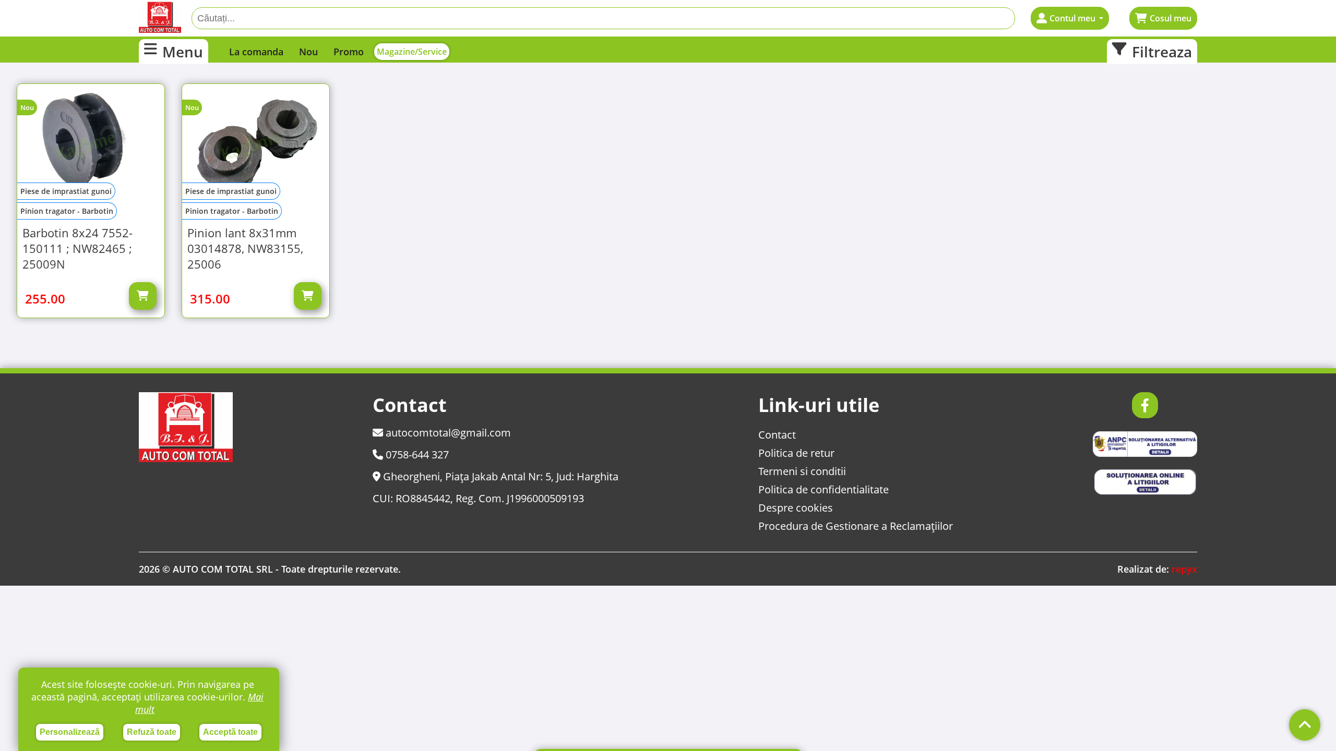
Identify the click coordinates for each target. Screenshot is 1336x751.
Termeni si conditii (802, 471)
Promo (348, 51)
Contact (777, 435)
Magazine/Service (412, 51)
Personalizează (70, 732)
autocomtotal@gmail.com (447, 433)
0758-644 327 (416, 454)
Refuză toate (151, 732)
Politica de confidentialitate (823, 489)
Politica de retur (796, 453)
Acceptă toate (230, 732)
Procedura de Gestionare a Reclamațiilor (855, 526)
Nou (308, 51)
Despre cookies (795, 508)
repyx (1184, 569)
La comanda (256, 51)
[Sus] (1304, 725)
